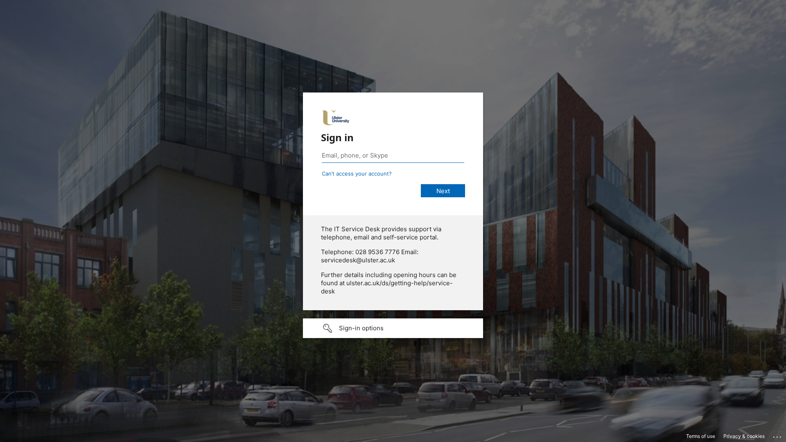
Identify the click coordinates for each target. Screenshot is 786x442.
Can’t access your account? (357, 173)
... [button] (778, 435)
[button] (393, 328)
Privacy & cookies (744, 436)
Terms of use (700, 436)
